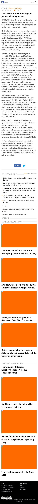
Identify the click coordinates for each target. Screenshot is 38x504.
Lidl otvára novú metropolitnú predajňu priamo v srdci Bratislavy (19, 179)
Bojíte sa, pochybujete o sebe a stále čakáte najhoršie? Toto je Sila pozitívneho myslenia (18, 352)
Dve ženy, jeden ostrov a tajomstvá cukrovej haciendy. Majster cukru (18, 286)
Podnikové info (18, 8)
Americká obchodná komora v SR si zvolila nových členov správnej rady (18, 439)
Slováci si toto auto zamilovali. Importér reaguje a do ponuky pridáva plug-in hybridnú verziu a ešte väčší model (19, 190)
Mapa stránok (23, 489)
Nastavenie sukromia (6, 491)
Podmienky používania (7, 485)
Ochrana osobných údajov (7, 487)
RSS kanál (22, 487)
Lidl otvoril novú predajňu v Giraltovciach (13, 214)
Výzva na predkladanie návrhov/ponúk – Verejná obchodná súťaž (14, 369)
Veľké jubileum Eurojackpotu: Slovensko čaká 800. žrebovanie (16, 318)
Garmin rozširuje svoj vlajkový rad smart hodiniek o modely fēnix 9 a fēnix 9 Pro (19, 184)
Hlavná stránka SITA (6, 489)
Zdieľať (18, 165)
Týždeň (30, 173)
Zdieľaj (6, 2)
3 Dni (25, 173)
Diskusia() (18, 10)
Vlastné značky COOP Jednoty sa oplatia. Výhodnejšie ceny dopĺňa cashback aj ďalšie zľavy (18, 196)
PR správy (11, 8)
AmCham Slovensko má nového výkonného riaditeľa (17, 405)
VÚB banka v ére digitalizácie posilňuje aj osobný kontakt (18, 201)
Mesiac (35, 173)
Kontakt (21, 485)
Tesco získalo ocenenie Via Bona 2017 (17, 473)
